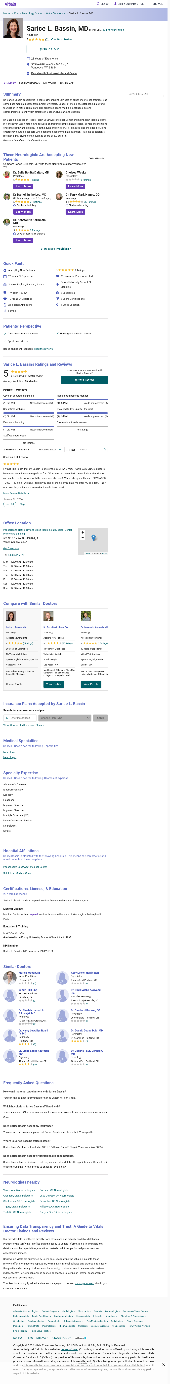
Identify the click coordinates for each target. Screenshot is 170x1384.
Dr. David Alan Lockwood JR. (86, 992)
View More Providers (55, 248)
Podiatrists (18, 1326)
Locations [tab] (49, 83)
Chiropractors (84, 1311)
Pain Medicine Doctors (97, 1321)
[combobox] (20, 718)
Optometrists (54, 1321)
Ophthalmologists (36, 1321)
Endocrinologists (21, 1316)
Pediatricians (117, 1321)
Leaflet (87, 553)
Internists (97, 1316)
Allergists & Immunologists (26, 1311)
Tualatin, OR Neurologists (17, 1212)
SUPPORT (19, 1337)
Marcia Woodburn (29, 972)
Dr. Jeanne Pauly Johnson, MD (87, 1052)
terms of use (69, 1349)
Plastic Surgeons (135, 1321)
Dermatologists (112, 1311)
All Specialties (118, 1326)
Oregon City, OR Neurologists (56, 1212)
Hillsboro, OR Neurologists (55, 1206)
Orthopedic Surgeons (73, 1321)
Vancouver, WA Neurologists (19, 1190)
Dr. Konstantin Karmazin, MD (29, 222)
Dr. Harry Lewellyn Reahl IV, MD (33, 1032)
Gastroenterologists (63, 1316)
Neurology (9, 752)
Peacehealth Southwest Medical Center (54, 73)
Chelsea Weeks (76, 172)
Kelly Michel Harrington (85, 972)
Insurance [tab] (66, 83)
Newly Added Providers (139, 1326)
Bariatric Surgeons (50, 1311)
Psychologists (49, 1326)
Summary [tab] (9, 83)
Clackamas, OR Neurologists (19, 1201)
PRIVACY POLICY (61, 1337)
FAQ (30, 1337)
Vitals (104, 553)
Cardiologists (68, 1311)
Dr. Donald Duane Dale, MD (87, 1030)
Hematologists (83, 1316)
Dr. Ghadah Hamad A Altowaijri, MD (31, 1012)
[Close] (163, 1365)
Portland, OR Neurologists (54, 1190)
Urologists (83, 1326)
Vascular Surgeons (100, 1326)
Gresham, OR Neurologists (18, 1195)
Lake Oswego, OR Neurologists (57, 1195)
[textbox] (20, 718)
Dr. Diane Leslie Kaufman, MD (34, 1052)
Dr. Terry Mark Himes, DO (82, 194)
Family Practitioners (41, 1316)
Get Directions (11, 548)
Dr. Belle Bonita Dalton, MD (31, 172)
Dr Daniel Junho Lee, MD (29, 194)
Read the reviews (43, 348)
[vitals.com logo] (10, 3)
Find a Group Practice (41, 1331)
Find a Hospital (20, 1331)
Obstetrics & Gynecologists (133, 1316)
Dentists (98, 1311)
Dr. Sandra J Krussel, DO (85, 1010)
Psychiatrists (33, 1326)
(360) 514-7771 (16, 554)
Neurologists (111, 1316)
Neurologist (9, 757)
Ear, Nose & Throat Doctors (135, 1311)
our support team (84, 1283)
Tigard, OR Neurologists (16, 1206)
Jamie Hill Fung (28, 990)
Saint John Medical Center (18, 873)
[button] (93, 538)
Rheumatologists (67, 1326)
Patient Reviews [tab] (29, 83)
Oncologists (19, 1321)
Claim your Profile (113, 29)
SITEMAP (41, 1337)
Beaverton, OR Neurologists (55, 1201)
